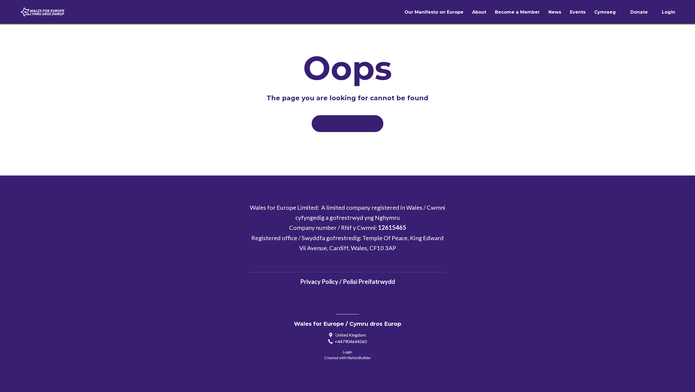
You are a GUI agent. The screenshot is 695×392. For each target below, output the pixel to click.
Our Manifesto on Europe (434, 12)
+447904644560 (351, 341)
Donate (639, 12)
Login (668, 12)
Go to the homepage (347, 123)
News (554, 12)
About (479, 12)
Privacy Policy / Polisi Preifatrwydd (347, 281)
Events (578, 12)
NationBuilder (359, 357)
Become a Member (517, 12)
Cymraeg (605, 12)
